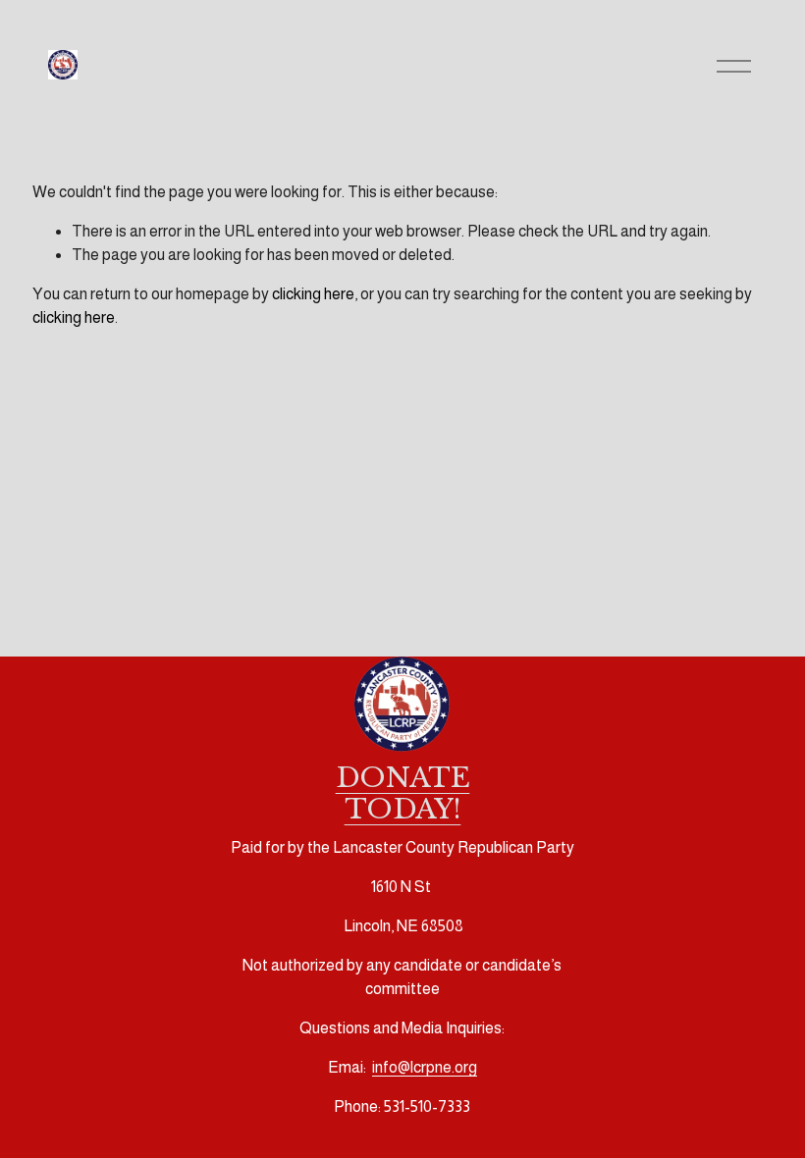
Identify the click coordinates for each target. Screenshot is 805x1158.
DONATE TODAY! (403, 794)
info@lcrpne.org (424, 1067)
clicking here (313, 294)
